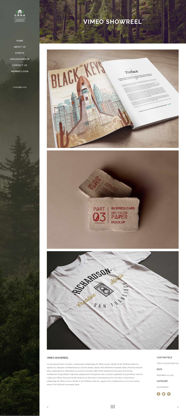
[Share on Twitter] (163, 393)
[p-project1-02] (113, 199)
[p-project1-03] (113, 300)
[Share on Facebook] (158, 393)
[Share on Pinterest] (169, 393)
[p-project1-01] (113, 99)
